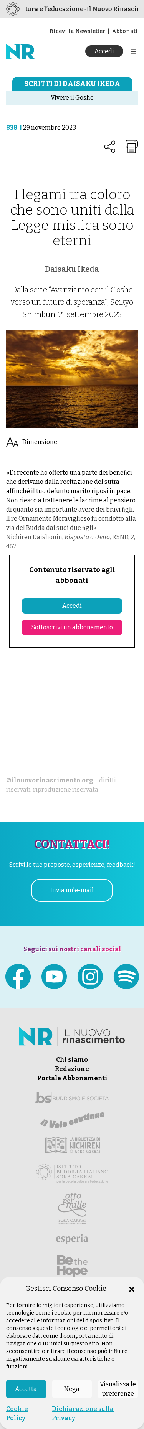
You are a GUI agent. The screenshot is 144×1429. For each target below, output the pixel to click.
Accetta (26, 1389)
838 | (14, 127)
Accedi (104, 51)
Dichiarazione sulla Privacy (83, 1413)
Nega (71, 1389)
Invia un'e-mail (72, 890)
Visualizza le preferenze (118, 1389)
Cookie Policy (17, 1413)
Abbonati (125, 31)
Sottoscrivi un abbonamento (72, 627)
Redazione (72, 1069)
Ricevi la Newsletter (77, 31)
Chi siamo (72, 1059)
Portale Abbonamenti (72, 1078)
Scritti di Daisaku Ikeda (72, 83)
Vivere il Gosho (72, 97)
